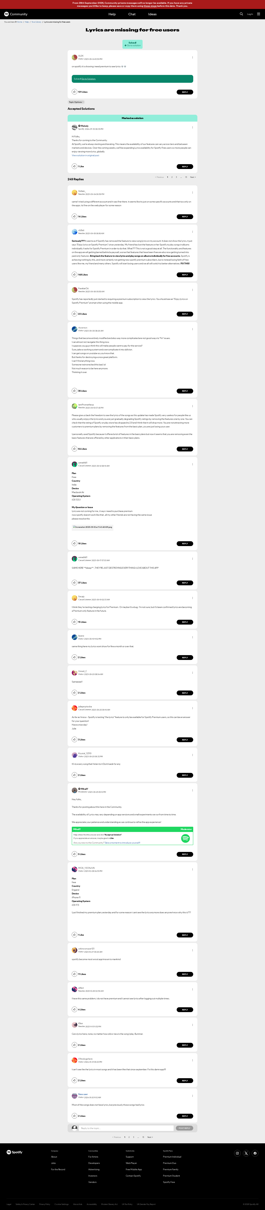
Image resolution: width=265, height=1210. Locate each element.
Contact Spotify (133, 1175)
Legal (9, 1204)
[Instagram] (237, 1153)
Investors (92, 1175)
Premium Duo (169, 1163)
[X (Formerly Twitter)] (246, 1153)
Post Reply (184, 1128)
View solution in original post (85, 155)
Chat (132, 14)
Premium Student (171, 1175)
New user (83, 1094)
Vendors (92, 1182)
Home (19, 22)
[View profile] (74, 57)
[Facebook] (255, 1153)
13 (186, 177)
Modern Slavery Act (109, 1204)
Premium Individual (172, 1156)
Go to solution (134, 45)
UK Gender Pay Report (146, 1204)
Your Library (36, 22)
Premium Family (170, 1169)
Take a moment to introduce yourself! (122, 842)
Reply (185, 92)
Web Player (131, 1163)
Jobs (53, 1163)
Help (112, 14)
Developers (94, 1163)
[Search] (241, 14)
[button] (192, 57)
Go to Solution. (88, 78)
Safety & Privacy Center (25, 1204)
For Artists (93, 1156)
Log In (250, 14)
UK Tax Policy (127, 1204)
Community (18, 14)
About (54, 1156)
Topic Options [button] (75, 102)
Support (130, 1156)
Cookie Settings (62, 1204)
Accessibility (92, 1204)
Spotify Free (169, 1182)
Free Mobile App (134, 1169)
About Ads (77, 1204)
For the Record (58, 1169)
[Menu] (258, 14)
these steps (150, 5)
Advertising (94, 1169)
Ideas (152, 14)
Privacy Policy (44, 1204)
